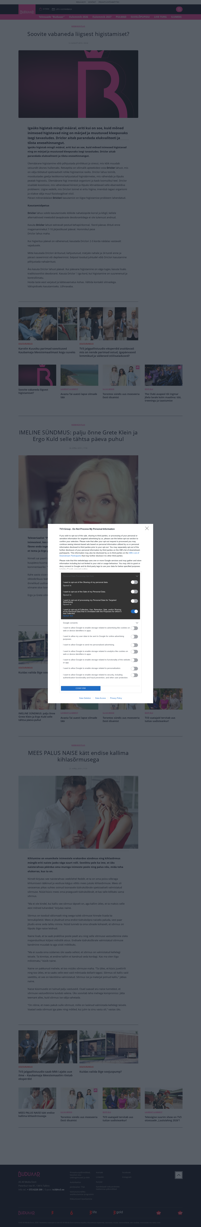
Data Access (100, 698)
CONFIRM (81, 688)
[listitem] (100, 576)
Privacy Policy (116, 698)
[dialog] (100, 613)
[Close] (147, 529)
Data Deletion (85, 698)
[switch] (134, 582)
